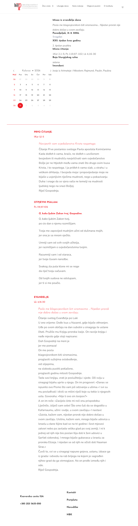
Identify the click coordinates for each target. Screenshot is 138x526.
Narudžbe (72, 507)
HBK (69, 514)
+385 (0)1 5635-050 (30, 504)
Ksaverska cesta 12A (32, 496)
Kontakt (71, 492)
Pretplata (72, 500)
